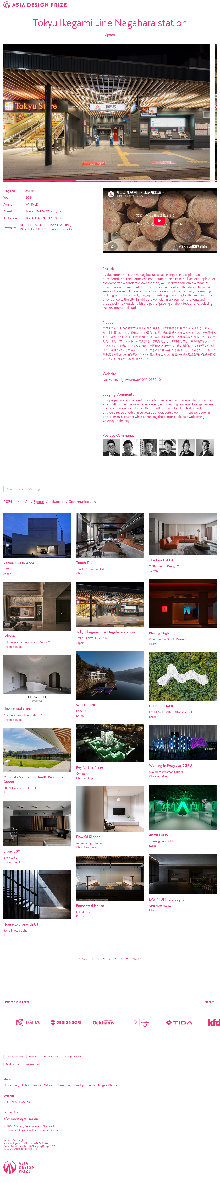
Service (36, 1085)
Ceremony (64, 1085)
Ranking (79, 1085)
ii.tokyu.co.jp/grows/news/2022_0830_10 (132, 379)
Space (39, 501)
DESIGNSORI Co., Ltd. (16, 1102)
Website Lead (33, 1064)
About (7, 1085)
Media (91, 1085)
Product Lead (13, 1064)
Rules (25, 1085)
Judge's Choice (107, 1085)
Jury (16, 1085)
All (27, 501)
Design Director (73, 1056)
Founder (33, 1056)
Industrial (56, 501)
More (207, 1001)
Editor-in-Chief (51, 1056)
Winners (49, 1085)
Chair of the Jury (14, 1056)
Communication (82, 501)
